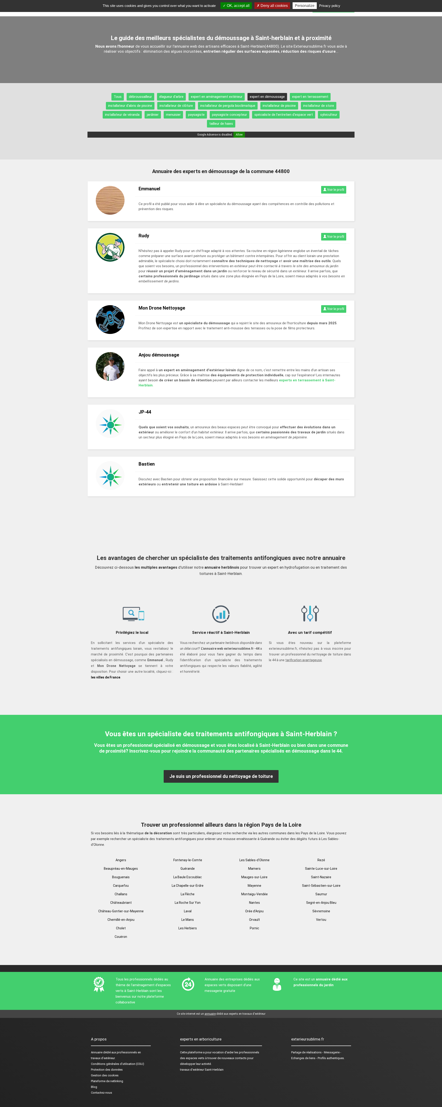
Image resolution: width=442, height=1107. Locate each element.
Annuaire (96, 1052)
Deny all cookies (274, 6)
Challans (121, 894)
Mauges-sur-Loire (254, 877)
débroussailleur (140, 97)
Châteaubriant (121, 902)
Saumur (321, 894)
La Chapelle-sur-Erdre (188, 885)
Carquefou (121, 885)
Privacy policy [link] (329, 6)
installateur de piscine (279, 106)
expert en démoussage (267, 97)
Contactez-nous (101, 1092)
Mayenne (254, 885)
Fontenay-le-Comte (187, 860)
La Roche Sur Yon (188, 902)
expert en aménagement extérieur (216, 97)
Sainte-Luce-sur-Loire (321, 868)
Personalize (304, 6)
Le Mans (187, 920)
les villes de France (105, 677)
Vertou (321, 920)
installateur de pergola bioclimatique (227, 106)
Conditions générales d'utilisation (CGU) (117, 1064)
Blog (94, 1087)
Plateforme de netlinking (107, 1081)
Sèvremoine (321, 911)
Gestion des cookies (105, 1075)
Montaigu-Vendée (254, 894)
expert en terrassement (310, 97)
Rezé (321, 860)
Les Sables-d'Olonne (254, 860)
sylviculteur (328, 115)
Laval (188, 911)
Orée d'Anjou (254, 911)
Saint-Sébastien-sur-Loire (321, 885)
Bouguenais (121, 877)
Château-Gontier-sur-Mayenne (121, 911)
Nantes (254, 902)
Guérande (187, 868)
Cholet (121, 928)
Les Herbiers (187, 928)
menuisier (173, 115)
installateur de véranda (122, 115)
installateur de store (318, 106)
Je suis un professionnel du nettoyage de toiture (221, 776)
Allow (239, 134)
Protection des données (107, 1069)
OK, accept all (238, 6)
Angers (121, 860)
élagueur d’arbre (171, 97)
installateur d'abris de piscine (130, 106)
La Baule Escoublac (187, 877)
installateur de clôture (176, 106)
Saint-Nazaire (321, 877)
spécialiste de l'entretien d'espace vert (283, 115)
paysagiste (196, 115)
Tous (118, 97)
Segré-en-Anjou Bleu (321, 902)
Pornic (254, 928)
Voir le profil (335, 189)
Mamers (254, 868)
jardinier (153, 115)
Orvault (254, 920)
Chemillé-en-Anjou (121, 920)
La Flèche (188, 894)
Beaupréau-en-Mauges (121, 868)
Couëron (121, 937)
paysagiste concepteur (229, 115)
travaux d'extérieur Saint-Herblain (202, 1069)
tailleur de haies (221, 124)
